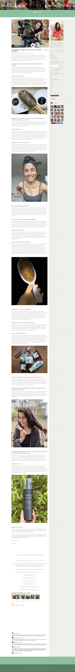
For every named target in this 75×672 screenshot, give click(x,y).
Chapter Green (35, 560)
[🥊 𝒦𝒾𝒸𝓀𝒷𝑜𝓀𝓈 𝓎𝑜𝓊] (55, 106)
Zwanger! (51, 90)
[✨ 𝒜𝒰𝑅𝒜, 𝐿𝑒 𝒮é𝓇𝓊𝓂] (55, 116)
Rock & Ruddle (33, 244)
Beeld (51, 77)
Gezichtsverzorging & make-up (16, 53)
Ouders (43, 668)
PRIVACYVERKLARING (54, 58)
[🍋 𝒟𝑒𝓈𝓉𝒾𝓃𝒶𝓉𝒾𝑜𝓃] (58, 109)
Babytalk (51, 75)
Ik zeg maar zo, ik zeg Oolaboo (13, 600)
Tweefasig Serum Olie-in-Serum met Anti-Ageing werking (33, 600)
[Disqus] (29, 619)
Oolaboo (24, 455)
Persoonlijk (46, 668)
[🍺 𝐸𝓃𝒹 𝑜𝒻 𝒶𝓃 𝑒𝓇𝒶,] (58, 113)
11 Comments (31, 53)
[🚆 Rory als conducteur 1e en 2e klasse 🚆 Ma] (58, 106)
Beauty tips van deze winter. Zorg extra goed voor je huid (37, 600)
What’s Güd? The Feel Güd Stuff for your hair (28, 600)
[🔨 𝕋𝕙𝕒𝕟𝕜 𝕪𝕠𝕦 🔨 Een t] (62, 120)
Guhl (17, 335)
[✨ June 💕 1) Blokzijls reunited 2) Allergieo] (51, 109)
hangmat (12, 236)
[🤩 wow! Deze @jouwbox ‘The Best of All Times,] (62, 106)
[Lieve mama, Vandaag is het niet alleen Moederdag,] (51, 116)
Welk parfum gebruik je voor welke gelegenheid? (18, 600)
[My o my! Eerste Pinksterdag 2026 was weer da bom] (55, 113)
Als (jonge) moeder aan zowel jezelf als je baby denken (23, 600)
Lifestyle (21, 53)
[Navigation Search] (60, 16)
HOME (52, 53)
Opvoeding (52, 83)
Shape (51, 88)
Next (73, 5)
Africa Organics (14, 380)
